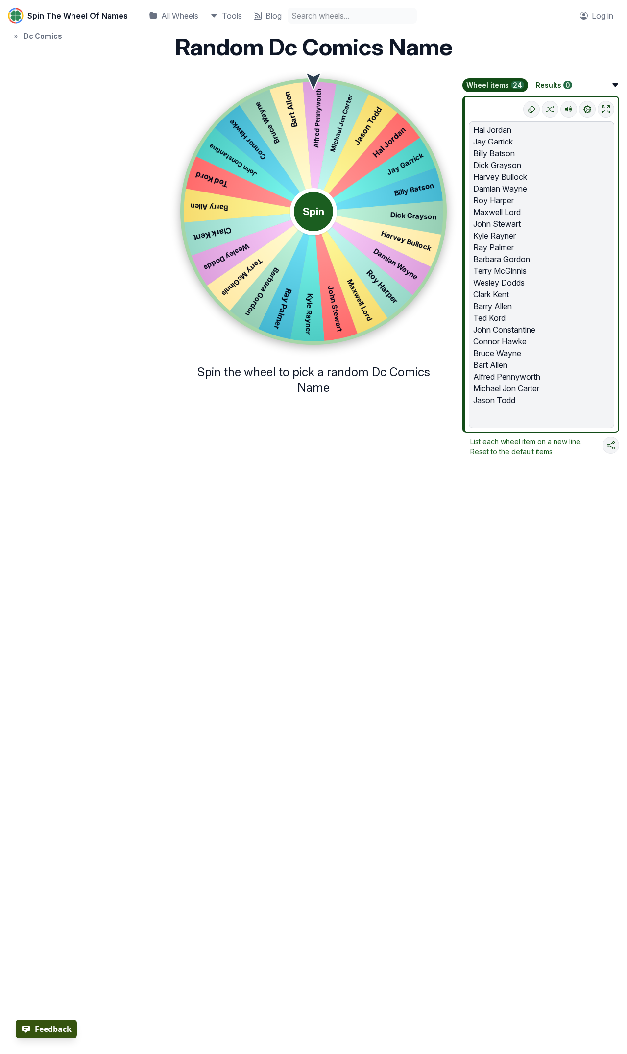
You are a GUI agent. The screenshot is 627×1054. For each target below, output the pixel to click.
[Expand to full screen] (606, 109)
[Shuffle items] (550, 109)
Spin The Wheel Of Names (77, 16)
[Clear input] (531, 109)
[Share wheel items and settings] (611, 445)
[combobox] (352, 16)
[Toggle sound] (568, 109)
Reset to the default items (511, 451)
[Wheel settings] (587, 109)
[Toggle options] (615, 85)
